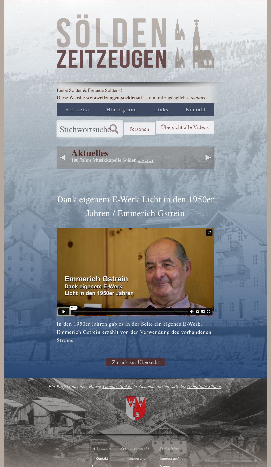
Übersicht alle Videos (185, 127)
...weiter (146, 160)
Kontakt (196, 109)
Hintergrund (121, 109)
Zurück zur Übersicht (135, 362)
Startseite (77, 109)
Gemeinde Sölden (204, 386)
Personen (139, 128)
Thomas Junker (117, 386)
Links (161, 109)
